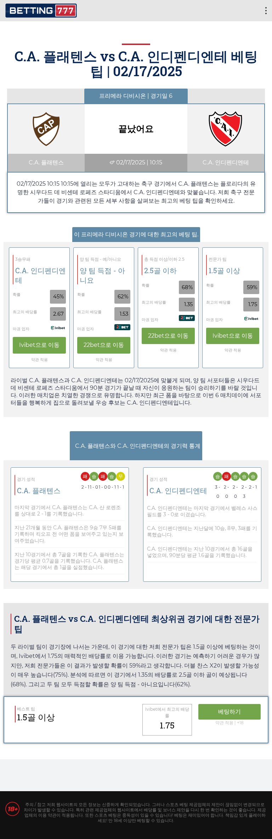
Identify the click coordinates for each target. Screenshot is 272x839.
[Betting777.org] (41, 10)
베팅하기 (229, 711)
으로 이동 (39, 345)
